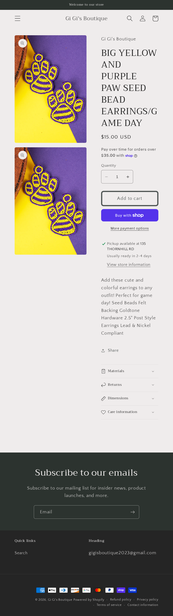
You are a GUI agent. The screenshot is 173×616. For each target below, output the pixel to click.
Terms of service (109, 605)
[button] (17, 18)
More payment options (130, 228)
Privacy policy (147, 599)
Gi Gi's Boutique (60, 600)
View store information (128, 265)
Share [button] (113, 350)
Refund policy (120, 599)
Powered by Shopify (88, 600)
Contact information (142, 605)
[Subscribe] (132, 512)
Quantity (108, 165)
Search (21, 553)
